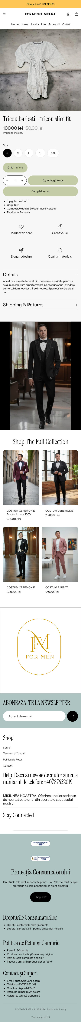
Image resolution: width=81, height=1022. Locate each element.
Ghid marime (15, 167)
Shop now (41, 897)
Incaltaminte (38, 24)
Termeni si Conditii (14, 753)
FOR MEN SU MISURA (34, 1009)
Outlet (66, 24)
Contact (7, 765)
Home (15, 24)
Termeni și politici (40, 1017)
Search (7, 747)
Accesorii (54, 24)
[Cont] (68, 14)
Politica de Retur (12, 759)
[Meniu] (4, 14)
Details (10, 274)
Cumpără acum (40, 191)
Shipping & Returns (23, 304)
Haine (24, 24)
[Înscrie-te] (72, 716)
